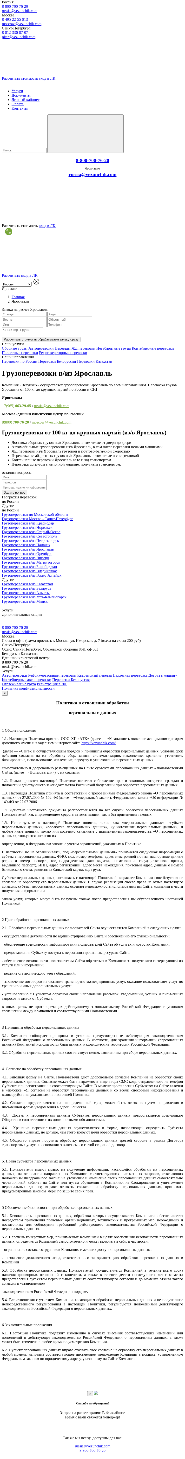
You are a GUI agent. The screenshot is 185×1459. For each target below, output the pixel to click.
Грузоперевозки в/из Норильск (27, 527)
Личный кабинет (26, 100)
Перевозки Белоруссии (57, 361)
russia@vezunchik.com (19, 11)
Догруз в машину (162, 675)
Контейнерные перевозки (153, 348)
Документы (21, 95)
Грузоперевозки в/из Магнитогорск (31, 562)
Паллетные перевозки (20, 353)
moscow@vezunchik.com (21, 24)
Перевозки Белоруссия (71, 680)
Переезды (63, 348)
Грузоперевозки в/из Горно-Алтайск (31, 575)
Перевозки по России (19, 361)
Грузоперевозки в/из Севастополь (29, 536)
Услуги (17, 91)
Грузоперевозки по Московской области (35, 514)
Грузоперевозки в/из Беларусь (26, 588)
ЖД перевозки (83, 348)
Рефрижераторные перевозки (63, 353)
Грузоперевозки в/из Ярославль (28, 549)
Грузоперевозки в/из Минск (25, 601)
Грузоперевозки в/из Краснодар (28, 523)
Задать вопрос (14, 492)
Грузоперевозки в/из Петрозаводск (30, 540)
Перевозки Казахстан (94, 361)
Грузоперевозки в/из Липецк (25, 558)
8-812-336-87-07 (15, 32)
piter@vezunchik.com (18, 37)
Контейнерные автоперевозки (26, 680)
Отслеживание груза (19, 684)
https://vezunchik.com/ (98, 743)
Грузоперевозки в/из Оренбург (27, 554)
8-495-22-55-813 (15, 19)
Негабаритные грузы (113, 348)
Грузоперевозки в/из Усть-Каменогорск (34, 597)
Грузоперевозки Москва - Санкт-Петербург (37, 519)
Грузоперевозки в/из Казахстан (27, 584)
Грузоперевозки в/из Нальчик (26, 545)
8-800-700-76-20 (15, 6)
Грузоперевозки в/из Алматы (26, 593)
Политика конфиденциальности (28, 688)
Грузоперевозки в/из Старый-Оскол (31, 532)
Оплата (18, 104)
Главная (18, 297)
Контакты (20, 108)
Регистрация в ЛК (52, 684)
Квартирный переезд (94, 675)
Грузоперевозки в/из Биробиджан (29, 567)
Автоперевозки (41, 348)
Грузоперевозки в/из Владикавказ (29, 571)
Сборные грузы (14, 348)
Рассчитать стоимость (41, 339)
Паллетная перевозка (130, 675)
